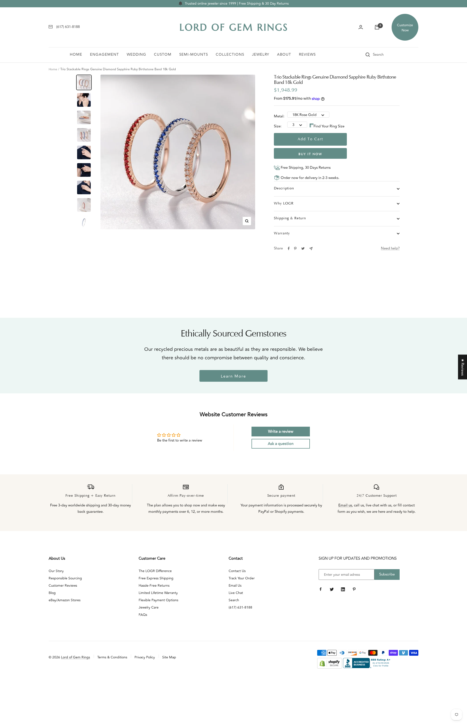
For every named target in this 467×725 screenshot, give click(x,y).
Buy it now (310, 154)
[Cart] (377, 27)
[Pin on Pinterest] (295, 248)
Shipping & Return (290, 218)
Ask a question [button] (281, 444)
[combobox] (385, 55)
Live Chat (236, 592)
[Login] (361, 27)
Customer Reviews (63, 585)
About (284, 54)
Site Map (169, 657)
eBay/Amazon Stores (65, 600)
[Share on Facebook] (289, 248)
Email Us (235, 585)
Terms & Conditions (112, 657)
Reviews (307, 54)
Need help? (390, 248)
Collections (230, 54)
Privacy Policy (145, 657)
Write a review (280, 431)
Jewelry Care (149, 607)
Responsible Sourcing (65, 578)
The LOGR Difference (155, 571)
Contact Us (237, 571)
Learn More (233, 376)
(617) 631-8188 (240, 607)
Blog (52, 592)
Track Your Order (242, 578)
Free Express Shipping (156, 578)
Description (284, 188)
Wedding (136, 54)
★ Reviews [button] (462, 367)
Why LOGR (284, 203)
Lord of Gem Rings (75, 657)
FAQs (143, 614)
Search (234, 600)
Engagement (104, 54)
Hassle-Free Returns (154, 585)
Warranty (282, 233)
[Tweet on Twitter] (303, 248)
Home (76, 54)
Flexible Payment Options (158, 600)
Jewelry (260, 54)
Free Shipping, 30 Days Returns (305, 167)
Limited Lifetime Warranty (158, 592)
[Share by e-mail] (311, 248)
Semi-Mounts (193, 54)
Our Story (56, 571)
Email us (345, 505)
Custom (162, 54)
